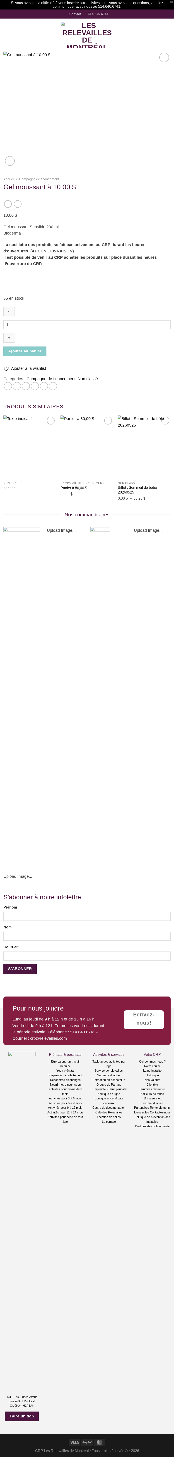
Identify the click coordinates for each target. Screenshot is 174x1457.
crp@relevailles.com (48, 1038)
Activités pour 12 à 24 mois (65, 1112)
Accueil (8, 179)
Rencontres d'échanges (65, 1080)
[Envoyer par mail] (35, 386)
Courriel (11, 947)
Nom (7, 927)
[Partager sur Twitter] (26, 386)
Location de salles (109, 1117)
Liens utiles (141, 1112)
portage (9, 488)
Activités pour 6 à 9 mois (65, 1103)
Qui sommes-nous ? (152, 1061)
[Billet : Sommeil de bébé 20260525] (144, 447)
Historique (152, 1075)
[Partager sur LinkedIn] (53, 386)
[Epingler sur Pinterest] (44, 386)
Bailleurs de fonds (152, 1094)
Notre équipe (152, 1066)
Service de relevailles (109, 1070)
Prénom (10, 907)
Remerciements (160, 1107)
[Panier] (168, 35)
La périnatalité (152, 1070)
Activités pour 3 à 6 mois (65, 1098)
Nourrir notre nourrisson (65, 1084)
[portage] (29, 447)
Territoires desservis (152, 1089)
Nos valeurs (152, 1080)
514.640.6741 (82, 1032)
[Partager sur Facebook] (17, 386)
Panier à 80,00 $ (73, 488)
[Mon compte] (160, 35)
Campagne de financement (39, 179)
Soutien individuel (108, 1075)
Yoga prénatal (65, 1070)
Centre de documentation (108, 1107)
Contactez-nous (160, 1112)
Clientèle (152, 1084)
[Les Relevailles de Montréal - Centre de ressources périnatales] (87, 35)
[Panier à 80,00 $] (86, 447)
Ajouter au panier (24, 351)
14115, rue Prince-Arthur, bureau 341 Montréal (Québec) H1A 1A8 (22, 1401)
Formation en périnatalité (109, 1080)
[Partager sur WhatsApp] (8, 386)
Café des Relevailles (108, 1112)
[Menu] (6, 35)
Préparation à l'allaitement (65, 1075)
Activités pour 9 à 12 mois (65, 1107)
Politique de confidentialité (152, 1126)
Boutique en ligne (108, 1094)
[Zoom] (10, 161)
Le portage (109, 1121)
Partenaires (141, 1107)
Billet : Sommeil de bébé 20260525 (137, 490)
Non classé (88, 379)
